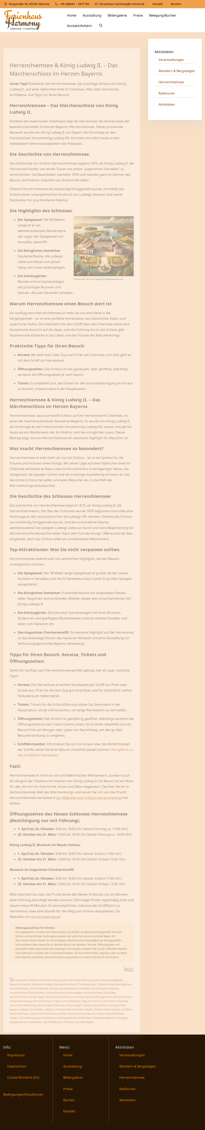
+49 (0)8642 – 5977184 (74, 4)
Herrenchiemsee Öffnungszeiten (93, 997)
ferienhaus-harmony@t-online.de (121, 4)
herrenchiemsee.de (45, 917)
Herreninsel (95, 1001)
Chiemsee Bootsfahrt (64, 984)
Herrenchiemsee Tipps (74, 1001)
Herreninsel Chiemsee (115, 1001)
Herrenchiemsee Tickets (47, 1001)
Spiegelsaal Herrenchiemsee (26, 1022)
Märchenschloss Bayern (79, 1009)
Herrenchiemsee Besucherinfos (27, 992)
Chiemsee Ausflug (41, 984)
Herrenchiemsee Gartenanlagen (64, 992)
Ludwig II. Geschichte (30, 1009)
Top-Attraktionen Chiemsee (58, 1022)
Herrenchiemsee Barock (105, 988)
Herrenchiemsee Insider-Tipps (27, 997)
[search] (100, 26)
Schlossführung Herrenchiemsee (37, 1018)
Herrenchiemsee (19, 988)
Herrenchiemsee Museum (59, 997)
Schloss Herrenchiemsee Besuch (77, 1013)
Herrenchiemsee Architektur (74, 988)
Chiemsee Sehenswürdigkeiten (114, 984)
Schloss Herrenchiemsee (43, 1013)
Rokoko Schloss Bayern (107, 1009)
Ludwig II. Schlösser (54, 1009)
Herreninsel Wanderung (23, 1005)
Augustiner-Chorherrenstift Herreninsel (37, 980)
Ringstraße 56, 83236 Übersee (28, 4)
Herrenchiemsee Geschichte (100, 992)
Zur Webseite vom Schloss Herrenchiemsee (89, 798)
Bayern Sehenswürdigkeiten (107, 980)
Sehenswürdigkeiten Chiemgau (110, 1018)
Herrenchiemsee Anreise (44, 988)
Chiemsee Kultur (87, 984)
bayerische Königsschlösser (75, 980)
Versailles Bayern (84, 1022)
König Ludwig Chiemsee (51, 1005)
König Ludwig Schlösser (97, 1005)
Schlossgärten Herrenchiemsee (74, 1018)
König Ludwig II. (74, 1005)
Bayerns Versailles (20, 984)
